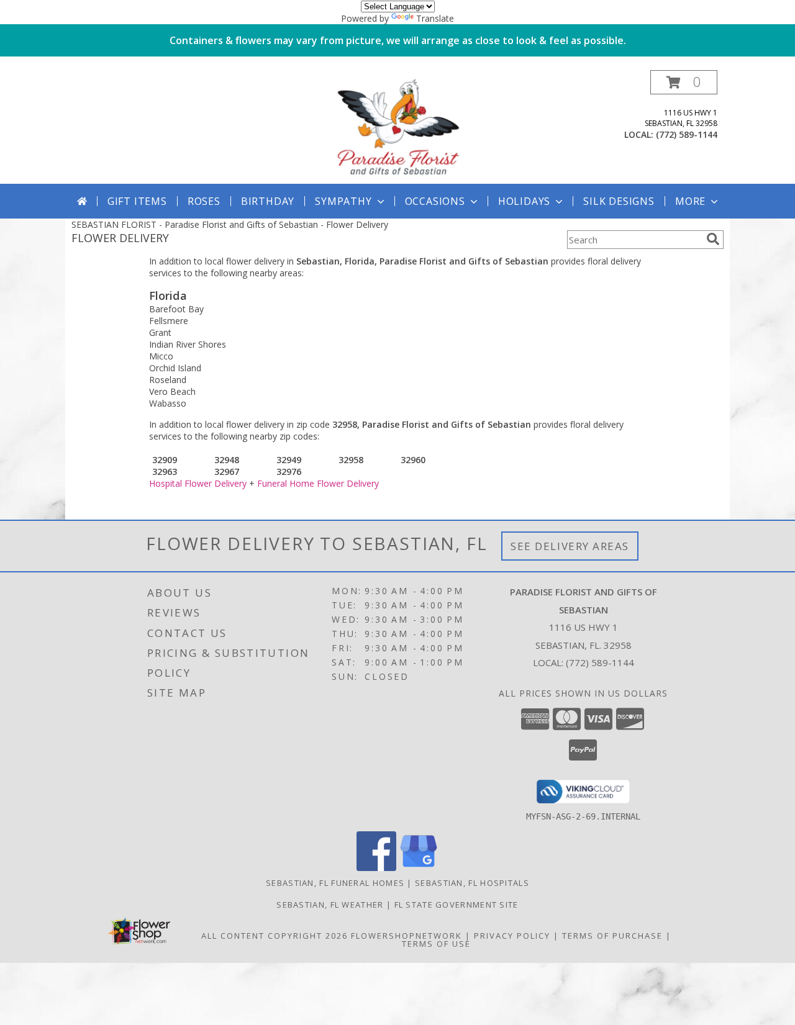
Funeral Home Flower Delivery (318, 483)
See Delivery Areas (570, 546)
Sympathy (343, 201)
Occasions (435, 201)
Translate (435, 18)
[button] (683, 82)
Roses (204, 201)
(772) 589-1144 (686, 134)
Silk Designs (619, 201)
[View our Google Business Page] (418, 868)
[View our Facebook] (376, 868)
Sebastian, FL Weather (329, 904)
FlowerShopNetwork (406, 935)
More (690, 201)
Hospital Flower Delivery (198, 483)
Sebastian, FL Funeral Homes (335, 882)
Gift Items (137, 201)
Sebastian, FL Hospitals (472, 882)
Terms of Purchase (612, 935)
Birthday (267, 201)
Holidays (524, 201)
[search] (713, 239)
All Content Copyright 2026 (274, 935)
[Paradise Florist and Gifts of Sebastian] (397, 127)
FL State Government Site (456, 904)
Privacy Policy (512, 935)
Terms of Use (436, 943)
